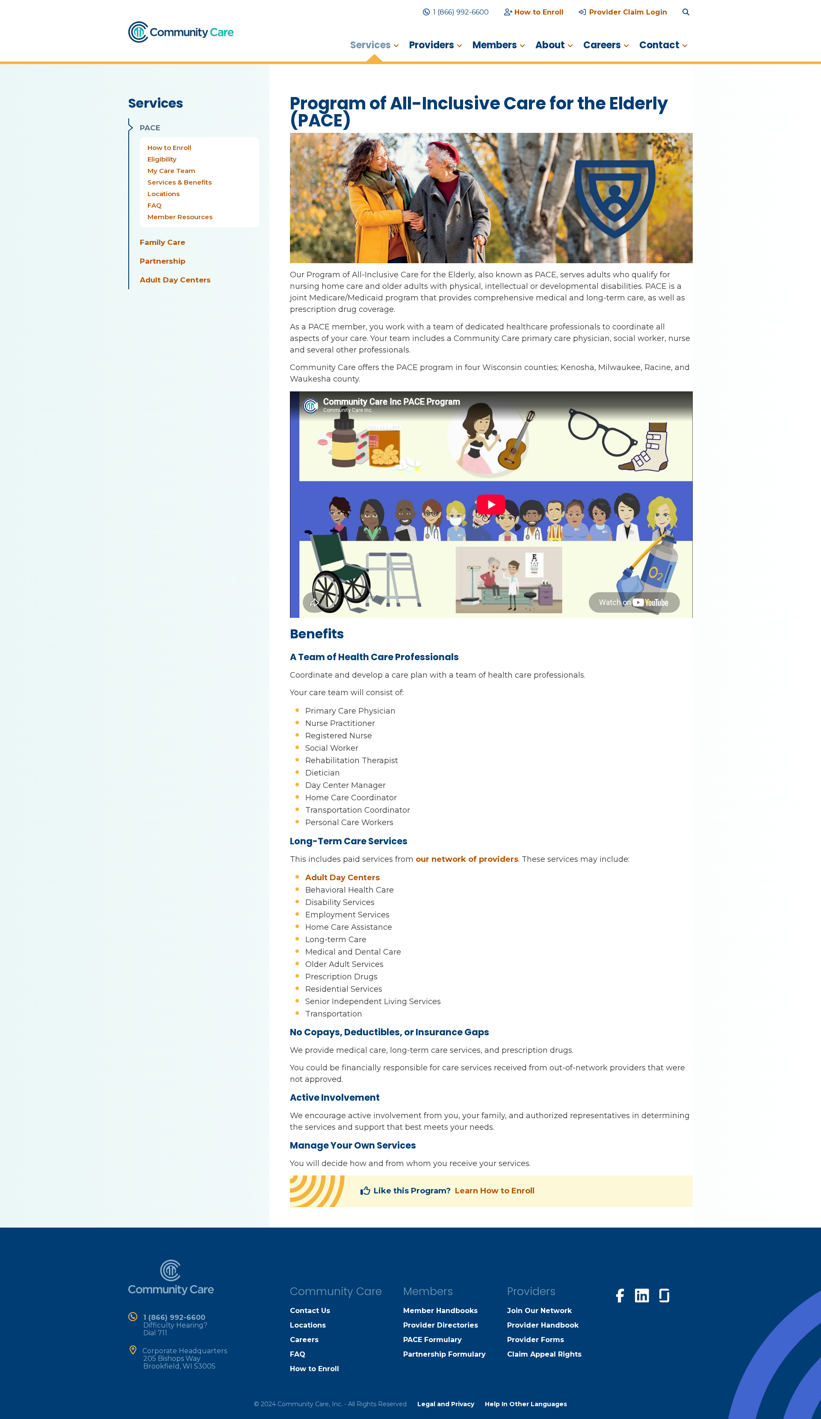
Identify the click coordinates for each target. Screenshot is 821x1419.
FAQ (155, 205)
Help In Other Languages (526, 1404)
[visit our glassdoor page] (664, 1293)
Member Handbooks (440, 1311)
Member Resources (180, 217)
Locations (164, 194)
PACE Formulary (432, 1340)
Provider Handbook (543, 1325)
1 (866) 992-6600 (461, 12)
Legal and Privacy (445, 1404)
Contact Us (310, 1311)
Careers (602, 45)
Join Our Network (539, 1311)
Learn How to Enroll (495, 1191)
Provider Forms (535, 1340)
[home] (181, 31)
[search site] (687, 12)
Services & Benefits (180, 182)
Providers (431, 45)
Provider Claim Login (628, 12)
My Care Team (171, 171)
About (550, 45)
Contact (659, 45)
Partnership (163, 261)
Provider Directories (440, 1325)
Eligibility (162, 159)
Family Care (162, 242)
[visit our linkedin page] (642, 1295)
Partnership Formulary (444, 1354)
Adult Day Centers (175, 280)
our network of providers (467, 859)
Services (370, 45)
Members (495, 45)
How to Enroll (539, 12)
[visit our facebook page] (620, 1294)
